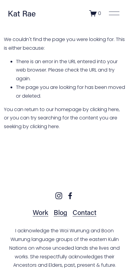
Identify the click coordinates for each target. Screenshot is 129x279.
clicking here (104, 109)
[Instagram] (58, 195)
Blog (60, 212)
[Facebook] (70, 195)
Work (40, 212)
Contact (84, 212)
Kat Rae (22, 13)
